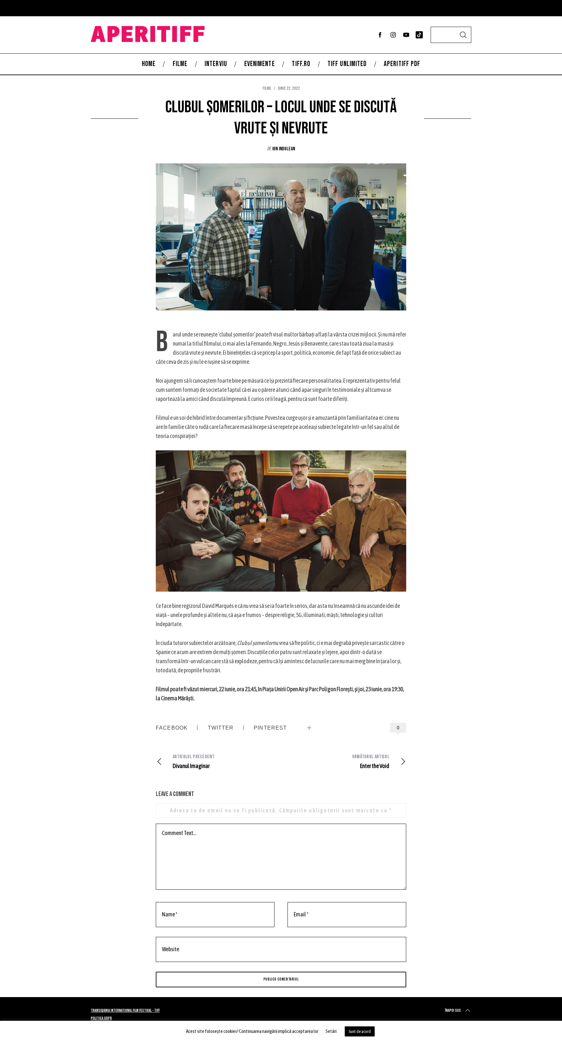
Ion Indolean (283, 149)
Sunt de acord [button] (360, 1031)
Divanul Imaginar (193, 761)
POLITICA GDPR (101, 1018)
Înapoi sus (453, 1010)
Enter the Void (370, 761)
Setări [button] (331, 1031)
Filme (266, 88)
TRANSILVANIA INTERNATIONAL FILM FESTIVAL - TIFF (125, 1010)
